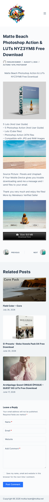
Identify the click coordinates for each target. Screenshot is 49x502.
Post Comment (13, 484)
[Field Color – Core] (24, 289)
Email (8, 430)
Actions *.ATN (9, 65)
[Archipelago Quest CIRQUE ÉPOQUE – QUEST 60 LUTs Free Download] (24, 368)
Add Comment (12, 448)
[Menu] (45, 13)
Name (8, 422)
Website (9, 439)
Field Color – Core (12, 305)
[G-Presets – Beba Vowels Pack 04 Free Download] (24, 327)
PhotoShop (21, 65)
